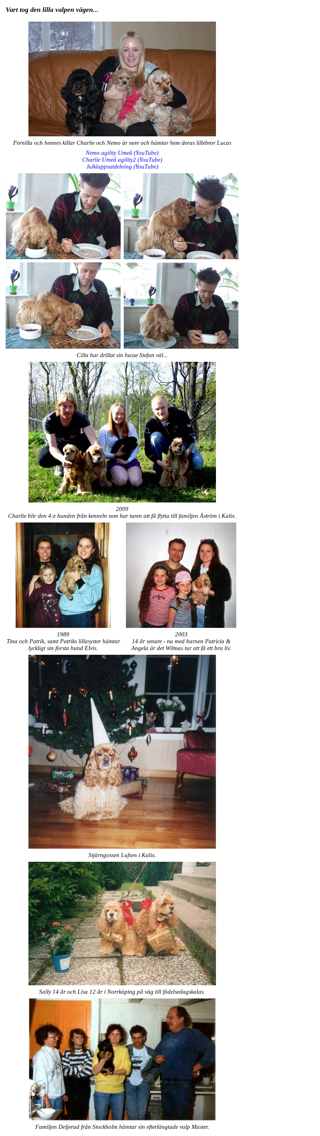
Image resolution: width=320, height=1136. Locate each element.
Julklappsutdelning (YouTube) (122, 166)
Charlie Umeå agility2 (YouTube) (122, 159)
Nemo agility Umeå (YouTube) (122, 152)
